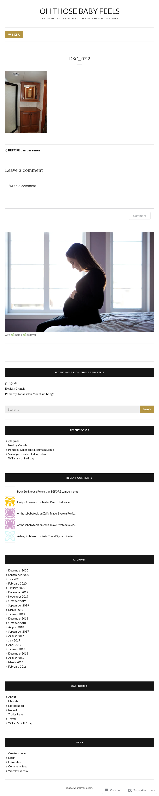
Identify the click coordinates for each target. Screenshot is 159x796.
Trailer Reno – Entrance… (56, 502)
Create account (17, 753)
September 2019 (18, 605)
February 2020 (17, 583)
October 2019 (17, 601)
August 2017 (16, 636)
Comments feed (18, 766)
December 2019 (18, 592)
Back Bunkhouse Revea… (32, 491)
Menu (16, 34)
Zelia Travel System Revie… (59, 513)
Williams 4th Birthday (21, 458)
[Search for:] (79, 409)
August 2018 (16, 627)
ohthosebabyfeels (28, 513)
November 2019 (18, 596)
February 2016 (17, 666)
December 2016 (18, 653)
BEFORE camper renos (24, 150)
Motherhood (16, 705)
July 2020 (14, 579)
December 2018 (18, 618)
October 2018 (17, 622)
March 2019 (15, 609)
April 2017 (14, 644)
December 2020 (18, 570)
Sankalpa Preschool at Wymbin (27, 454)
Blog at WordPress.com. (79, 787)
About (12, 696)
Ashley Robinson (27, 536)
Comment (139, 215)
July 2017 (14, 640)
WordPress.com (18, 771)
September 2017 (18, 631)
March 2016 (15, 662)
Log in (11, 757)
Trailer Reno (15, 714)
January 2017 (16, 649)
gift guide (11, 383)
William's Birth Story (20, 723)
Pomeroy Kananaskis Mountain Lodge (29, 394)
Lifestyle (13, 701)
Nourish (13, 710)
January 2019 (16, 614)
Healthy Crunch (15, 388)
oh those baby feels (80, 11)
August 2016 (16, 658)
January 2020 (16, 587)
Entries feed (15, 762)
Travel (12, 718)
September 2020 (18, 574)
